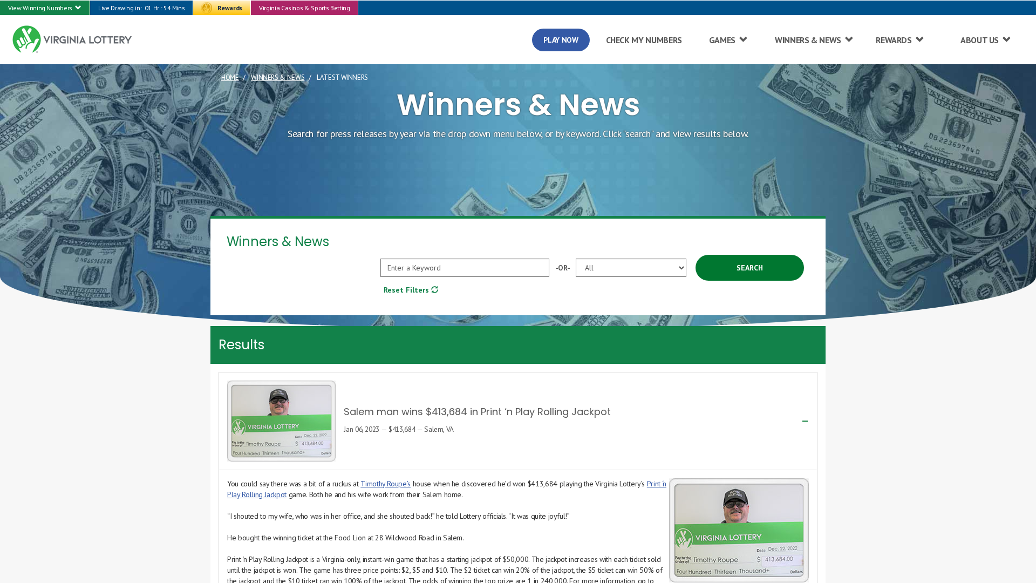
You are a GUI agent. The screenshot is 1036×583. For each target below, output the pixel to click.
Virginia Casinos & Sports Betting (304, 8)
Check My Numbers (644, 40)
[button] (44, 8)
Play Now (560, 40)
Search (750, 268)
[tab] (518, 421)
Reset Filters (407, 290)
